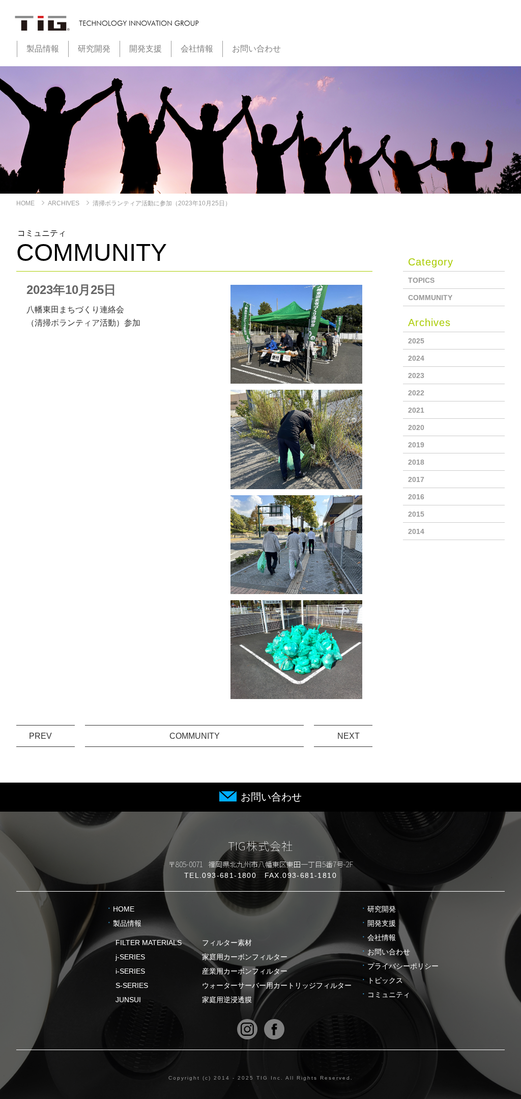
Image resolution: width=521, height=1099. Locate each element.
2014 (416, 531)
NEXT (348, 736)
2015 (416, 514)
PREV (40, 736)
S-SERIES (233, 985)
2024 (416, 358)
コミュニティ (388, 994)
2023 (416, 375)
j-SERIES (201, 957)
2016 (416, 497)
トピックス (385, 980)
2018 (416, 462)
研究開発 (94, 48)
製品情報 (42, 48)
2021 (416, 410)
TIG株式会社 (261, 845)
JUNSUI (183, 1000)
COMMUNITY (194, 736)
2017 (416, 479)
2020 (416, 427)
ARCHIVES (63, 203)
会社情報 (197, 48)
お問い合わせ (256, 48)
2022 (416, 393)
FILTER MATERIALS (183, 943)
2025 (416, 341)
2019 (416, 445)
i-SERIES (201, 971)
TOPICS (421, 280)
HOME (25, 203)
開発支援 (145, 48)
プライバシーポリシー (403, 966)
